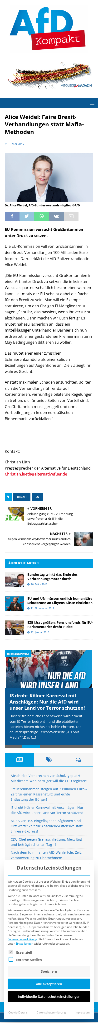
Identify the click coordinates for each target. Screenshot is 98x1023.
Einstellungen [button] (24, 944)
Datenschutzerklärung (22, 939)
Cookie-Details (18, 1012)
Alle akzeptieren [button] (49, 984)
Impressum (82, 1012)
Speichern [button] (49, 971)
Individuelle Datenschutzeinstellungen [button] (49, 996)
